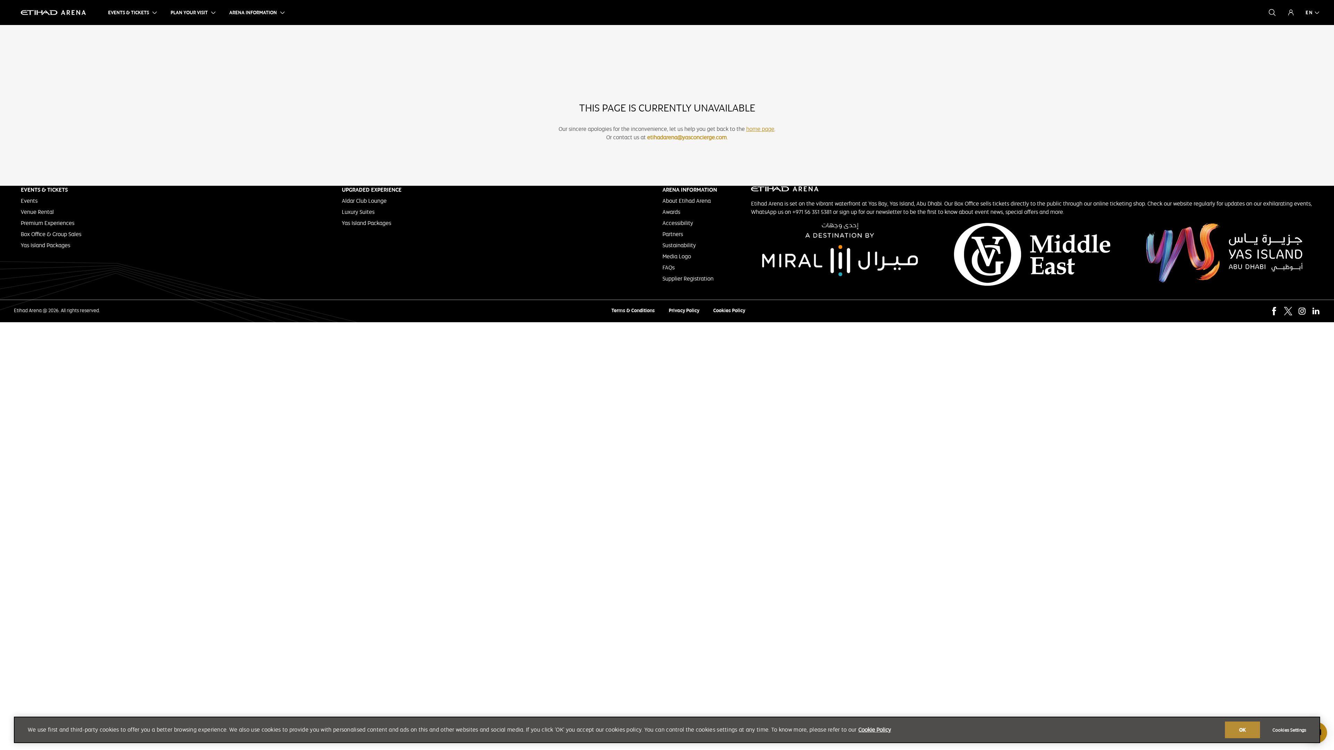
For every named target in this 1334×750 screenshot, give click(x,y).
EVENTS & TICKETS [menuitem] (128, 12)
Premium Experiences (47, 223)
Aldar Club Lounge (364, 201)
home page (760, 129)
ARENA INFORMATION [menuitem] (253, 12)
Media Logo (676, 256)
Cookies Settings (1289, 730)
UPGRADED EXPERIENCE (372, 189)
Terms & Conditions (633, 310)
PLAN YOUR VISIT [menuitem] (189, 12)
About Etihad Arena (686, 201)
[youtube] (1260, 311)
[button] (1272, 12)
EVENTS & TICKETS (44, 189)
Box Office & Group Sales (51, 234)
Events (29, 201)
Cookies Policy (729, 310)
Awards (671, 212)
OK (1242, 730)
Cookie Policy (874, 729)
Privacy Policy (684, 310)
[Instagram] (1302, 311)
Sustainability (679, 245)
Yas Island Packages (45, 245)
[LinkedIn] (1316, 311)
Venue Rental (37, 212)
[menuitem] (1309, 12)
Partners (672, 234)
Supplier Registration (688, 278)
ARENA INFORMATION (689, 189)
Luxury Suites (358, 212)
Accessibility (677, 223)
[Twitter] (1288, 311)
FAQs (668, 267)
